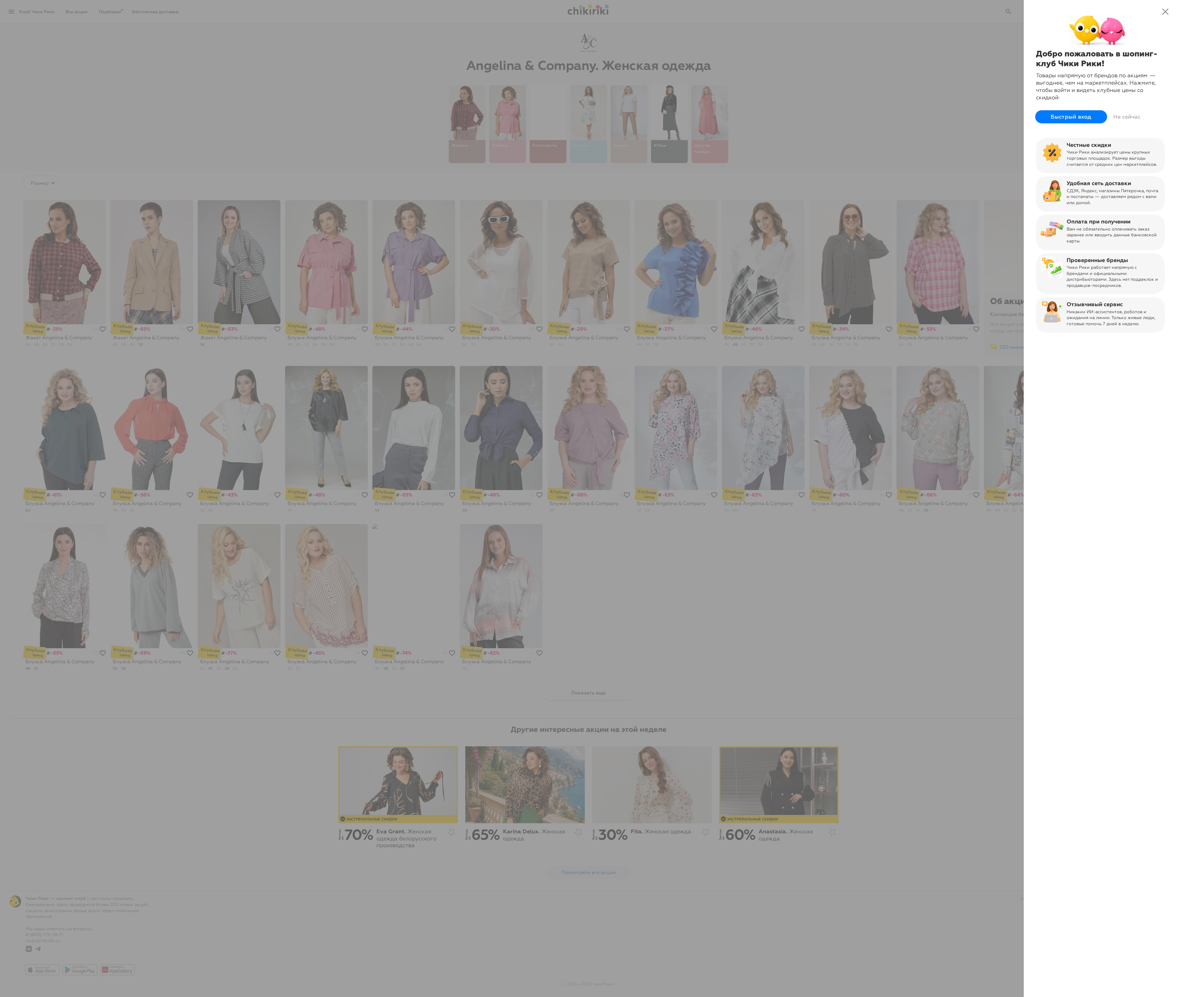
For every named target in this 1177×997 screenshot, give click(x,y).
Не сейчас (1127, 116)
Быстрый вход (1071, 116)
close (1165, 11)
